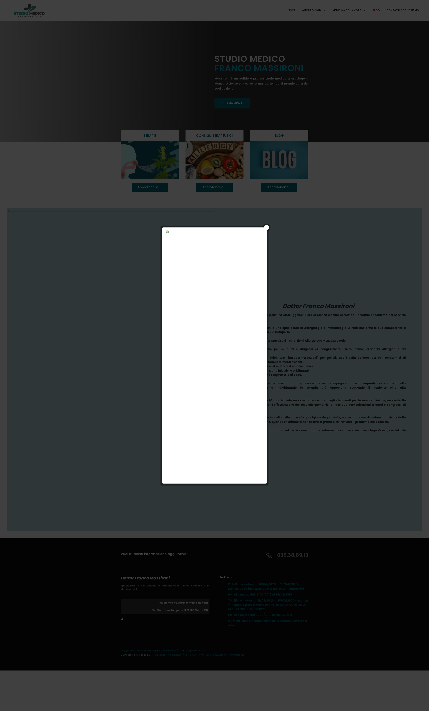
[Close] (266, 227)
